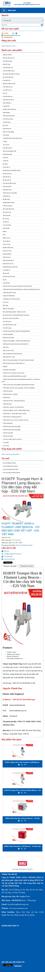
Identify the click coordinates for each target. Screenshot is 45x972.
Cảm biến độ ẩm (7, 186)
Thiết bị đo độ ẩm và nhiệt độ (10, 394)
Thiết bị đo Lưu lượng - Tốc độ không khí (13, 407)
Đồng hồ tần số (7, 177)
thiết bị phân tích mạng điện (10, 193)
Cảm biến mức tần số (8, 99)
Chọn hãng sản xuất (8, 46)
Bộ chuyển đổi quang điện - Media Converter (14, 312)
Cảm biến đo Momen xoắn (9, 324)
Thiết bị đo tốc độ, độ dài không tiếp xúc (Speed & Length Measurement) (21, 289)
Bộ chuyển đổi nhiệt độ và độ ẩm (11, 74)
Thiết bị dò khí (6, 397)
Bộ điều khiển (6, 199)
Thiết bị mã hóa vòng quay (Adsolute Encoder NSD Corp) (17, 286)
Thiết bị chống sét (7, 205)
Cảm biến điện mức (8, 67)
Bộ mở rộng (6, 218)
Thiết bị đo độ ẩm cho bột (9, 292)
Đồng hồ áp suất (7, 173)
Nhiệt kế (5, 366)
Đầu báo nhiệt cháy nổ (8, 58)
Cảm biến (5, 157)
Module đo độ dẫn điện (8, 115)
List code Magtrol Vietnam (9, 463)
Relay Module (6, 112)
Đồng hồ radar (6, 64)
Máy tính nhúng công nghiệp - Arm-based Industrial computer (18, 360)
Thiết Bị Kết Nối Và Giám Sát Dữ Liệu (12, 138)
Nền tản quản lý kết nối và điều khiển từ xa (14, 363)
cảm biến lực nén (7, 90)
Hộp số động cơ (7, 103)
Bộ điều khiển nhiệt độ (8, 202)
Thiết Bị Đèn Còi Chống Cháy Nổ (11, 299)
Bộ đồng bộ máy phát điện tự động (11, 170)
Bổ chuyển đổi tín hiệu (8, 209)
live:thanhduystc (9, 559)
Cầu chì (5, 93)
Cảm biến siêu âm (7, 148)
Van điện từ (6, 222)
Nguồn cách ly (6, 238)
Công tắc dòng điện (8, 334)
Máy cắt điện (6, 228)
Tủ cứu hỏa (6, 445)
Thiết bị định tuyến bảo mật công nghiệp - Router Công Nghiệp (19, 388)
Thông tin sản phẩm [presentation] (10, 566)
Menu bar (12, 10)
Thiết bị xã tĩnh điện (8, 433)
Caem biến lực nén (8, 87)
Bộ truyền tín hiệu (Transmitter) (11, 318)
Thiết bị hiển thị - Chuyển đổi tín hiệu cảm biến (14, 413)
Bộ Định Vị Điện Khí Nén (9, 83)
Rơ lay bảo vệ (6, 167)
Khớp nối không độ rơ (8, 260)
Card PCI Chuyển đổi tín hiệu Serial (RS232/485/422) (16, 331)
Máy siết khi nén (7, 128)
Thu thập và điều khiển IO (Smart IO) (12, 439)
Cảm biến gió (6, 283)
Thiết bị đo (5, 160)
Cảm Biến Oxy (6, 80)
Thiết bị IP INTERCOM (9, 295)
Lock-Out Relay (7, 225)
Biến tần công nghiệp (8, 308)
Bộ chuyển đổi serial (8, 77)
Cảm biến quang (7, 328)
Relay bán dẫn (6, 215)
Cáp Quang (6, 135)
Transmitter (6, 442)
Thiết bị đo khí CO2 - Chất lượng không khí (14, 400)
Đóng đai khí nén (7, 189)
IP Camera (5, 302)
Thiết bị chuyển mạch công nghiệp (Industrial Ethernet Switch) (18, 384)
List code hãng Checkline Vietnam (11, 472)
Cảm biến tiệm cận (7, 96)
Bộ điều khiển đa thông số (9, 109)
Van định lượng (6, 122)
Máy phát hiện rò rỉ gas (9, 357)
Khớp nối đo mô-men (8, 263)
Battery (5, 231)
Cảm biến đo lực (7, 321)
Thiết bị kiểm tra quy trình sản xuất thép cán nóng (15, 420)
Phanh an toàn (6, 244)
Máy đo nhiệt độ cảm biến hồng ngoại (12, 353)
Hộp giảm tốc (6, 106)
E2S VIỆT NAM (17, 543)
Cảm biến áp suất (7, 61)
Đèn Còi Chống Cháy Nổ (24, 545)
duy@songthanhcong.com (13, 554)
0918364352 (8, 556)
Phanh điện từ (6, 241)
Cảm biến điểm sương (8, 70)
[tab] (10, 566)
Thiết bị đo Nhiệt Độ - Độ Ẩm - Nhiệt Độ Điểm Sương (16, 410)
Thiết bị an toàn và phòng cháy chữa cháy (13, 373)
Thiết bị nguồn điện (8, 423)
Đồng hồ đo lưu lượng (8, 337)
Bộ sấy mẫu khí (7, 180)
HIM (4, 234)
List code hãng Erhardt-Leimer (10, 469)
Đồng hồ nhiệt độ (7, 54)
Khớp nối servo (7, 257)
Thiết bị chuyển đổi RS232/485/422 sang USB (14, 376)
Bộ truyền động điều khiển (9, 151)
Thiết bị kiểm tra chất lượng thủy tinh (12, 417)
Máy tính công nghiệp (8, 132)
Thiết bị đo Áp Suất (8, 391)
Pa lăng (5, 141)
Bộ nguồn (5, 164)
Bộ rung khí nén (7, 212)
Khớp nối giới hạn (7, 254)
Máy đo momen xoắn (8, 350)
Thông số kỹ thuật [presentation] (27, 566)
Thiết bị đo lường (7, 404)
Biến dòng (5, 305)
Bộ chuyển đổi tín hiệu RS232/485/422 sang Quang (16, 315)
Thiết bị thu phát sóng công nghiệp (11, 426)
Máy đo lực (6, 347)
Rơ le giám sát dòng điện (9, 369)
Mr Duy (6, 551)
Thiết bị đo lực (6, 196)
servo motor (6, 144)
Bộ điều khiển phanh (8, 247)
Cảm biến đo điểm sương (9, 183)
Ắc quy (5, 279)
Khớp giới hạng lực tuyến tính (10, 267)
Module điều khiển (7, 154)
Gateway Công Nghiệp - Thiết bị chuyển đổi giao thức (16, 340)
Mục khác (5, 125)
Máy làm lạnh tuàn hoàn (9, 276)
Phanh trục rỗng (7, 250)
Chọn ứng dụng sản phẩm (10, 454)
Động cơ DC (6, 273)
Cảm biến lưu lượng (8, 119)
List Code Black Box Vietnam (10, 466)
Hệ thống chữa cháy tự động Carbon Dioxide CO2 (15, 344)
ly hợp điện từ (6, 270)
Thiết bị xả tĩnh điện (8, 436)
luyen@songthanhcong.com (12, 35)
